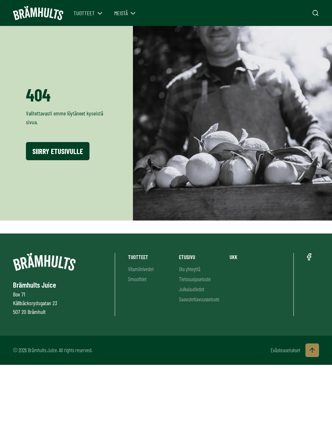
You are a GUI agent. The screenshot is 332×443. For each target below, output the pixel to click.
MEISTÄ (121, 13)
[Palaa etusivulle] (38, 13)
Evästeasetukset (285, 350)
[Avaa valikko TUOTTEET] (100, 13)
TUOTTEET (84, 13)
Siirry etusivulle (57, 151)
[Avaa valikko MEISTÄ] (133, 13)
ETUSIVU (187, 257)
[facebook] (309, 257)
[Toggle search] (315, 13)
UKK (233, 257)
